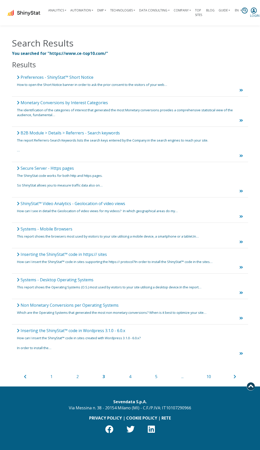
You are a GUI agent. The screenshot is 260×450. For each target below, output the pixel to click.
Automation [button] (80, 10)
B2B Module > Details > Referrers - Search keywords (70, 133)
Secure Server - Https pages (47, 168)
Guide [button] (223, 10)
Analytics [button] (56, 10)
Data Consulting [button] (153, 10)
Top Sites (198, 12)
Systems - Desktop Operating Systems (56, 280)
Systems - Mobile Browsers (46, 229)
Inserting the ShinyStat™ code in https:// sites (63, 254)
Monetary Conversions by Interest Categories (64, 102)
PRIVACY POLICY (105, 418)
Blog (210, 10)
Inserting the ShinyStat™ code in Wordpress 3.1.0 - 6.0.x (72, 330)
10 (208, 376)
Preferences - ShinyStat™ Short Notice (56, 77)
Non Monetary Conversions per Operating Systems (69, 305)
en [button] (236, 10)
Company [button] (181, 10)
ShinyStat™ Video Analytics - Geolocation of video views (72, 203)
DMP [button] (100, 10)
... (182, 376)
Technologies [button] (121, 10)
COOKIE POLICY (141, 418)
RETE (166, 418)
